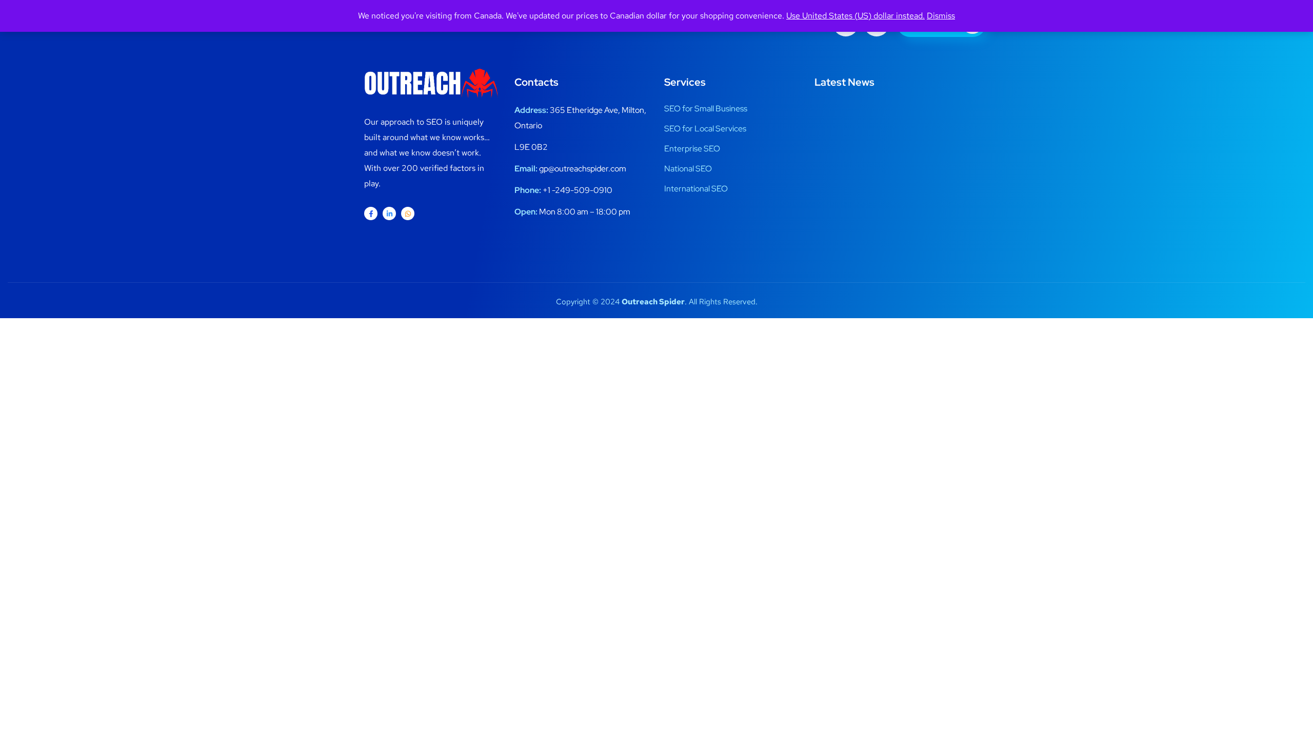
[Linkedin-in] (389, 213)
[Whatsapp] (407, 213)
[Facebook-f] (370, 213)
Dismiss (941, 15)
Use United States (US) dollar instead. (855, 15)
